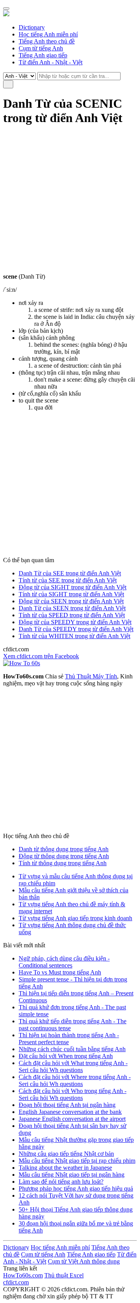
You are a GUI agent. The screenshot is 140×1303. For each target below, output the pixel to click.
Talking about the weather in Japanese (65, 1167)
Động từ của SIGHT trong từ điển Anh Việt (72, 587)
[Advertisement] (70, 203)
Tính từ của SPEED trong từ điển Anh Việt (72, 615)
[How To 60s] (21, 663)
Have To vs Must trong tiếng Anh (60, 972)
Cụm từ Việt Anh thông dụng (84, 1261)
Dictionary (32, 27)
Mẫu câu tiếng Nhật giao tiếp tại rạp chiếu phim (77, 1160)
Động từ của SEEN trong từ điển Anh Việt (71, 601)
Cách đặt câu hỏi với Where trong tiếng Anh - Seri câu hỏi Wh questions (75, 1080)
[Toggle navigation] (6, 8)
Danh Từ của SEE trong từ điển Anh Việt (70, 573)
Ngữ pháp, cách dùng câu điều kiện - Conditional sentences (64, 962)
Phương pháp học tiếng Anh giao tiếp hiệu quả (76, 1188)
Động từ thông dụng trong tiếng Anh (64, 856)
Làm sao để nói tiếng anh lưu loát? (61, 1181)
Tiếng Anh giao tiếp (43, 55)
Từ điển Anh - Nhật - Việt (50, 62)
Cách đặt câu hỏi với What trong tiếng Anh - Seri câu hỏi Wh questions (73, 1066)
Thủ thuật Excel (64, 1275)
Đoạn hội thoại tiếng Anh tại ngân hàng (67, 1105)
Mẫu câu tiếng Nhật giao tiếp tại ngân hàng (71, 1174)
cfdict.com (16, 1282)
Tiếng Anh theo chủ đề (47, 41)
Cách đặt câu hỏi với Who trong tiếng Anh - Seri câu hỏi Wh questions (72, 1094)
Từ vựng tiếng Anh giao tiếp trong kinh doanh (75, 918)
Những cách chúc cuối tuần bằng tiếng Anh (72, 1049)
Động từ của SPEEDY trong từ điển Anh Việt (75, 622)
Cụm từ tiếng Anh (41, 48)
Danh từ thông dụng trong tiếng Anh (63, 849)
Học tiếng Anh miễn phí (48, 34)
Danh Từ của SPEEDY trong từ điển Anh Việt (76, 629)
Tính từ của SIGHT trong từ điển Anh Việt (71, 594)
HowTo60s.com (23, 1275)
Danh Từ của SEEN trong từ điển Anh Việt (72, 608)
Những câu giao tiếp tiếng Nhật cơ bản (66, 1153)
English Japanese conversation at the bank (70, 1111)
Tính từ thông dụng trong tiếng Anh (63, 863)
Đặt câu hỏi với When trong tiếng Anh (66, 1056)
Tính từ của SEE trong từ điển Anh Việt (68, 580)
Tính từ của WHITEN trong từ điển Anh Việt (74, 636)
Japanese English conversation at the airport (72, 1118)
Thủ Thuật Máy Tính (91, 676)
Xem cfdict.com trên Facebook (41, 656)
